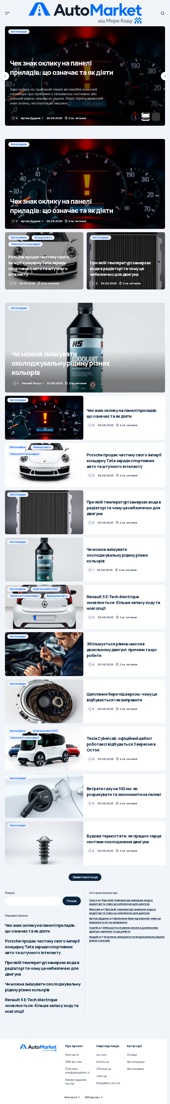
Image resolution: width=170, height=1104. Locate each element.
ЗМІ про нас (92, 1097)
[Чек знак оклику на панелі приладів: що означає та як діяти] (85, 184)
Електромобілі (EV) (45, 589)
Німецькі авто (43, 31)
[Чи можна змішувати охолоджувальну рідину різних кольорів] (85, 347)
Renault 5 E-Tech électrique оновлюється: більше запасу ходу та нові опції (42, 1005)
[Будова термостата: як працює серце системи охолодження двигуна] (44, 843)
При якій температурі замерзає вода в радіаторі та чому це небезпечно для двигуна (42, 968)
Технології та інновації (74, 31)
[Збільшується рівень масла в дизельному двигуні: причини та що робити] (44, 654)
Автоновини (19, 31)
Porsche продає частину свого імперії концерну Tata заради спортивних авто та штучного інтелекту (42, 946)
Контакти (70, 1097)
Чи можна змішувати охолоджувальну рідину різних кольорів (42, 987)
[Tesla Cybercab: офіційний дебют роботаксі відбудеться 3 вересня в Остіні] (44, 749)
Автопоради (19, 144)
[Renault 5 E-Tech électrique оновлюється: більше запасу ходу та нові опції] (44, 607)
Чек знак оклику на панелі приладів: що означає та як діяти (40, 928)
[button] (7, 13)
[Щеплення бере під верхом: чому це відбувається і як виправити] (44, 701)
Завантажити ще (85, 877)
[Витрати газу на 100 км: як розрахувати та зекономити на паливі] (44, 796)
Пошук (10, 893)
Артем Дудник (99, 918)
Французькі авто (56, 596)
